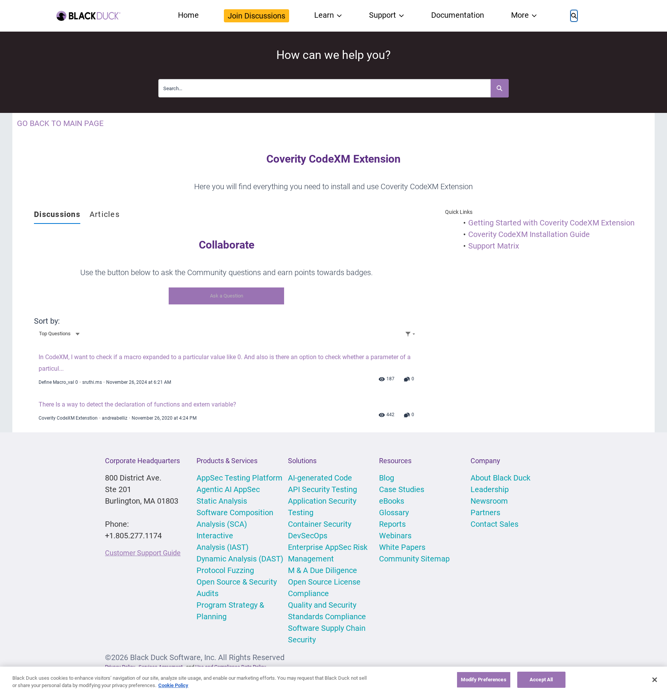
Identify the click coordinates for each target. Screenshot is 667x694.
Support (382, 15)
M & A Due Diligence (322, 570)
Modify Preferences (483, 679)
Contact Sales (494, 524)
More (520, 15)
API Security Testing (322, 489)
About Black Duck (500, 477)
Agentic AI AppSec (228, 489)
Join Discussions (256, 15)
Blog (386, 477)
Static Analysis (221, 501)
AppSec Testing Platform (239, 477)
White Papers (402, 547)
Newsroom (489, 501)
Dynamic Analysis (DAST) (239, 558)
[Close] (654, 679)
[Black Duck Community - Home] (88, 16)
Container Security (319, 524)
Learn (324, 15)
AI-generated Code (320, 477)
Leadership (490, 489)
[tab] (57, 214)
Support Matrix (493, 245)
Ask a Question (226, 296)
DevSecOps (307, 535)
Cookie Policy (173, 686)
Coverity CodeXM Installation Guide (529, 234)
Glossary (394, 512)
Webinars (395, 535)
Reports (392, 524)
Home (188, 15)
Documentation (457, 15)
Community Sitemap (414, 558)
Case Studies (401, 489)
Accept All (541, 679)
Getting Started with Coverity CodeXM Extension (551, 222)
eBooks (391, 501)
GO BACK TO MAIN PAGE (60, 123)
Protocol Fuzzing (225, 570)
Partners (485, 512)
